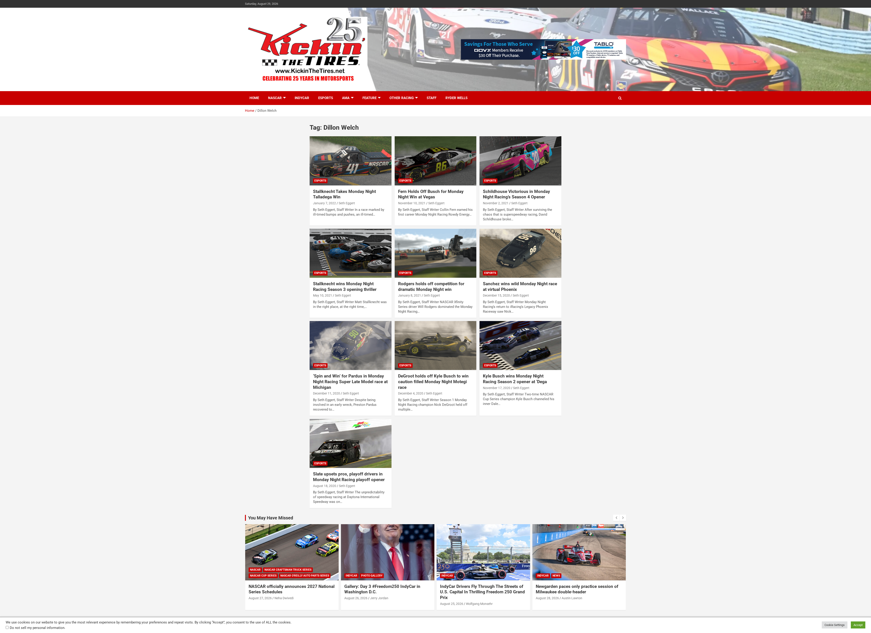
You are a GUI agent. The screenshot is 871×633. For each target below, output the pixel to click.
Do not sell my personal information (37, 628)
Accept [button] (858, 625)
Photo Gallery (371, 575)
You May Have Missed (270, 518)
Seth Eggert (347, 203)
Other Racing (401, 98)
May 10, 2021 (322, 295)
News (556, 575)
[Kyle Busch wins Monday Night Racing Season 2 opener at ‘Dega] (520, 345)
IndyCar (302, 98)
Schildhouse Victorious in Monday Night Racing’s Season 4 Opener (516, 194)
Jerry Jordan (379, 598)
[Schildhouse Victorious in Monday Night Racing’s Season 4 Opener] (520, 161)
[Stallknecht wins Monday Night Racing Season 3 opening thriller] (350, 253)
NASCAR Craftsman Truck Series (287, 569)
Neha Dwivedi (284, 598)
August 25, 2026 (451, 604)
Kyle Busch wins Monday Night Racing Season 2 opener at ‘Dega (515, 378)
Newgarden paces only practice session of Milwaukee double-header (577, 589)
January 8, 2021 (409, 295)
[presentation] (616, 518)
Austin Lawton (572, 598)
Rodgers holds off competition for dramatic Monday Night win (431, 286)
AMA (346, 98)
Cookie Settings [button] (835, 625)
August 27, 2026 (260, 598)
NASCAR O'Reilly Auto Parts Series (304, 575)
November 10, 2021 (412, 203)
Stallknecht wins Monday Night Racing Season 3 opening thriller (345, 286)
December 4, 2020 (410, 393)
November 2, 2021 (496, 203)
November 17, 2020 (496, 388)
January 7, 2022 (324, 203)
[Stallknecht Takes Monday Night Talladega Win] (350, 161)
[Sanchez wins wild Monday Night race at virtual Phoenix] (520, 253)
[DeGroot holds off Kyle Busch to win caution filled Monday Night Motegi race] (435, 345)
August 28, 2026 (547, 598)
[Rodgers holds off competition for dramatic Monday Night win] (435, 253)
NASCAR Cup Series (263, 575)
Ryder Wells (456, 98)
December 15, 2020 (496, 295)
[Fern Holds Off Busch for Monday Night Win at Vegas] (435, 161)
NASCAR (275, 98)
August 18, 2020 (324, 486)
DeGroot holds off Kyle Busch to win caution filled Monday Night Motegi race (433, 381)
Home (254, 98)
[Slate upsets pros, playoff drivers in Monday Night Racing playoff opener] (350, 443)
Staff (431, 98)
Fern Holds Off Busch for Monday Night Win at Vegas (431, 194)
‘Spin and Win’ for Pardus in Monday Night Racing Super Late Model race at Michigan (350, 381)
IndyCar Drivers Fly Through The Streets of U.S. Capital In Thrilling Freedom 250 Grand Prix (482, 592)
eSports (325, 98)
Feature (369, 98)
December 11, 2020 (326, 393)
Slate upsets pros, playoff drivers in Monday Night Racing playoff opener (349, 476)
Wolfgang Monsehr (479, 604)
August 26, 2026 (355, 598)
